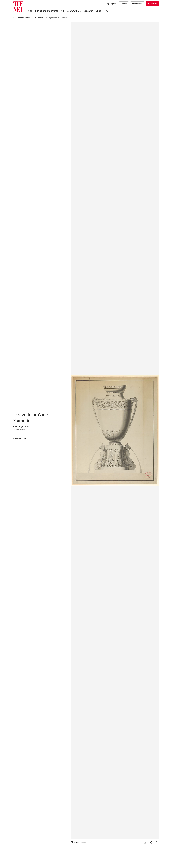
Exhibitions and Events (46, 11)
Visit (30, 11)
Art (62, 11)
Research (88, 11)
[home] (14, 18)
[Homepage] (18, 6)
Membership (137, 4)
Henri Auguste (20, 426)
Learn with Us (74, 11)
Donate (124, 4)
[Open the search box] (107, 11)
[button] (115, 430)
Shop (98, 11)
